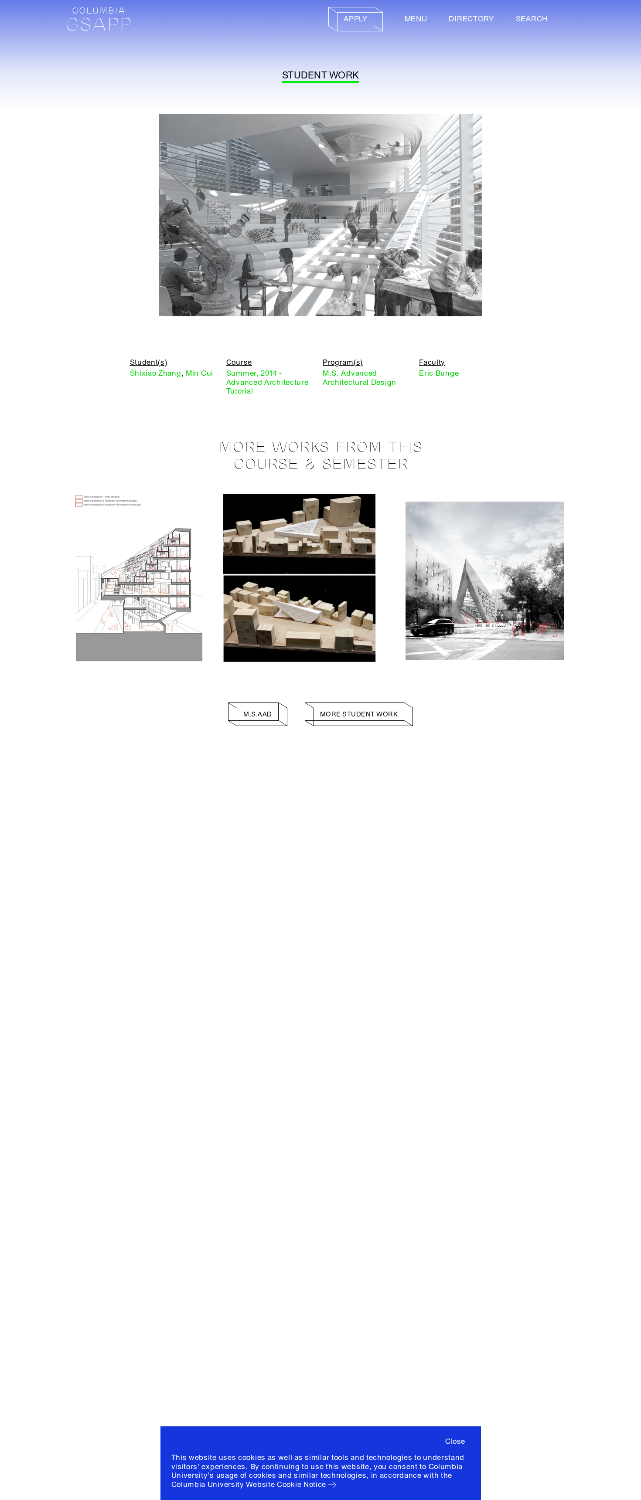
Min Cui (199, 373)
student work (320, 75)
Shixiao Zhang (155, 373)
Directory (471, 19)
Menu (416, 19)
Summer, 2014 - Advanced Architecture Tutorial (267, 382)
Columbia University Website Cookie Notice (249, 1484)
